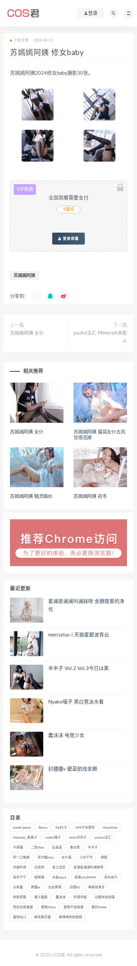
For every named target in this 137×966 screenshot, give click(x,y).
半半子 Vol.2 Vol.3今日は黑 (78, 668)
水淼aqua (59, 877)
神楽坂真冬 (96, 887)
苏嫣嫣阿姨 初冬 (90, 496)
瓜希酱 (18, 887)
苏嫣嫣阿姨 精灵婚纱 (31, 496)
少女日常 (21, 40)
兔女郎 (75, 847)
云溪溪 (57, 847)
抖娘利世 (19, 867)
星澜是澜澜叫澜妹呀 (88, 867)
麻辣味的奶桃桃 (70, 917)
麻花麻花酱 (42, 917)
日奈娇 (39, 867)
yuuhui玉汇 (102, 837)
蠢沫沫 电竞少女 (66, 735)
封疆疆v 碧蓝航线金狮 (72, 769)
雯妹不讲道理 (73, 907)
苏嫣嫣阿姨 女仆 (27, 333)
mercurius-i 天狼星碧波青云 (78, 634)
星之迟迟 (59, 867)
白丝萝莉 (55, 887)
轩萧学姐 (80, 897)
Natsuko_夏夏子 (25, 837)
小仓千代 (86, 857)
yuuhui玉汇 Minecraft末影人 (100, 337)
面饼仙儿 (19, 917)
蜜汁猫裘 (41, 897)
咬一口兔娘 (21, 857)
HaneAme (110, 827)
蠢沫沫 (61, 897)
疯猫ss (35, 887)
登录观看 (70, 239)
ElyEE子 (61, 827)
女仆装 (66, 857)
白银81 (74, 887)
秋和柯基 (19, 897)
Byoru (43, 827)
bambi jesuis (22, 827)
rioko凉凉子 (77, 837)
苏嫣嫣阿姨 (24, 275)
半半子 (93, 847)
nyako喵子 (53, 837)
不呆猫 (18, 847)
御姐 (104, 857)
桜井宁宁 (19, 877)
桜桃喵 (39, 877)
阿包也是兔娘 (23, 907)
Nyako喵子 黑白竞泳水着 (76, 702)
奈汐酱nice (46, 857)
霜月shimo (99, 907)
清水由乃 (110, 877)
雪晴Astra (48, 907)
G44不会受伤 (85, 827)
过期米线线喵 (105, 897)
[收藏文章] (37, 296)
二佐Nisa (37, 847)
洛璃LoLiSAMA (85, 877)
